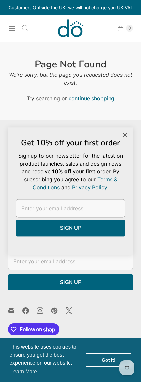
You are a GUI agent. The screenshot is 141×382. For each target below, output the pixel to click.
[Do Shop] (70, 28)
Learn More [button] (23, 371)
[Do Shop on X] (73, 310)
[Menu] (11, 28)
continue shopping (91, 98)
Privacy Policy (89, 187)
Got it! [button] (109, 360)
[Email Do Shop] (15, 310)
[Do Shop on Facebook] (29, 310)
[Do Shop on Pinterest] (58, 310)
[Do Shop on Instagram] (44, 310)
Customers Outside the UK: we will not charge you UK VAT (71, 7)
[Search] (24, 28)
